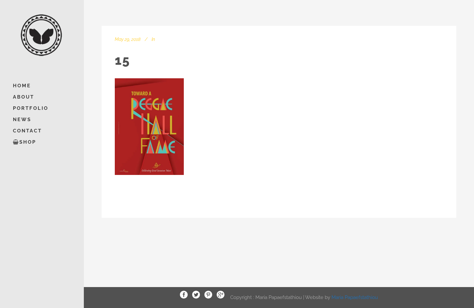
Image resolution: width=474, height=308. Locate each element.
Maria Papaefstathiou (354, 297)
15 (122, 60)
